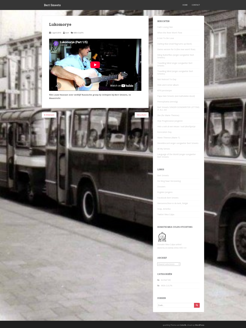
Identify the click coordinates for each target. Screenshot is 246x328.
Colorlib (183, 325)
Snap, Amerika (164, 208)
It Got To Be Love (165, 38)
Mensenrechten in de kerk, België (172, 203)
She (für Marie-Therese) (168, 115)
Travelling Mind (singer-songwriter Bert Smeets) (175, 72)
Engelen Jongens (165, 192)
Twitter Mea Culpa (165, 214)
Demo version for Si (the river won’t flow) (176, 49)
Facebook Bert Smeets (168, 197)
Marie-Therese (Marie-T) (168, 137)
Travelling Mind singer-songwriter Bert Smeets (174, 64)
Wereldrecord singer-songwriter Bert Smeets (177, 143)
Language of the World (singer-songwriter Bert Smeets (176, 155)
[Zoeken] (197, 305)
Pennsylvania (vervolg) (167, 101)
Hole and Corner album (168, 85)
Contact (196, 5)
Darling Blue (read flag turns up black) (174, 43)
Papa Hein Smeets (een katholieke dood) (176, 96)
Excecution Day (164, 132)
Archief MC (166, 280)
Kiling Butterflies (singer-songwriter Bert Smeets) (175, 56)
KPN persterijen (164, 90)
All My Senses (163, 148)
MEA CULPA (78, 32)
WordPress (199, 325)
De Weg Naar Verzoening (169, 181)
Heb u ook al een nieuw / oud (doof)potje (176, 126)
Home (185, 5)
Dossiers (161, 186)
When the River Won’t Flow (169, 32)
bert (67, 32)
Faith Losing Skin (165, 27)
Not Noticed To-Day (166, 79)
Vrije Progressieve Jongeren (170, 121)
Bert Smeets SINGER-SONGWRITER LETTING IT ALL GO (178, 108)
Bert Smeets (52, 5)
